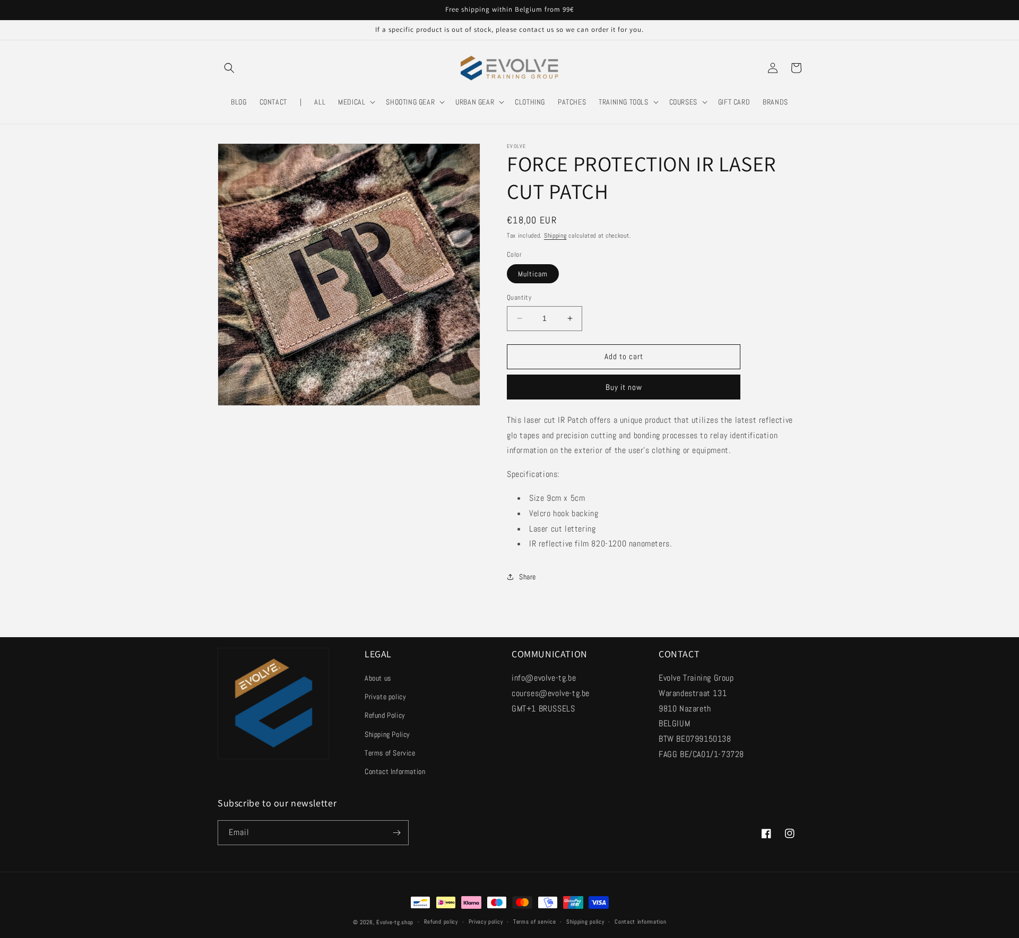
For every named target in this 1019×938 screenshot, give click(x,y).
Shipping (555, 235)
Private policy (385, 696)
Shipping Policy (387, 734)
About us (378, 678)
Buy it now (624, 387)
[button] (229, 68)
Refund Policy (385, 715)
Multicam (533, 274)
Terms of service (534, 921)
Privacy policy (486, 921)
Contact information (640, 921)
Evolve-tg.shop (394, 922)
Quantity (519, 297)
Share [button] (527, 576)
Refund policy (441, 921)
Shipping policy (585, 921)
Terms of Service (390, 753)
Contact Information (395, 771)
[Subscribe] (396, 832)
